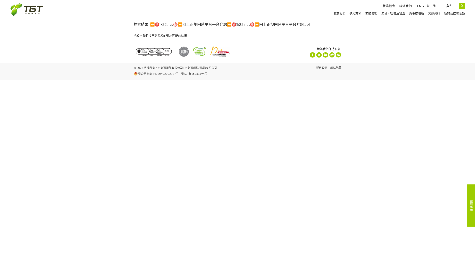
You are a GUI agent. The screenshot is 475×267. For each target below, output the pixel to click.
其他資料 (434, 13)
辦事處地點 (416, 13)
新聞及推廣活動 (454, 13)
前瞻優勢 (371, 13)
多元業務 (355, 13)
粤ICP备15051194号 (194, 73)
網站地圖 (335, 67)
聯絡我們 (405, 6)
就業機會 (389, 6)
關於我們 (339, 13)
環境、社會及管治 (393, 13)
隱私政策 (321, 67)
